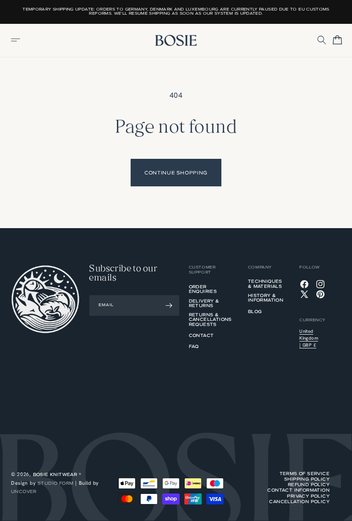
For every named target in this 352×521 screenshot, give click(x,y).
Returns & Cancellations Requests (210, 320)
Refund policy (309, 484)
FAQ (194, 347)
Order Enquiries (203, 290)
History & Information (265, 298)
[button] (16, 40)
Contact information (298, 490)
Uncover (24, 491)
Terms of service (305, 473)
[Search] (322, 40)
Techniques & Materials (265, 284)
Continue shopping (176, 172)
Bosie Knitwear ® (57, 474)
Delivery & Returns (204, 304)
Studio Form (55, 483)
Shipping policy (307, 479)
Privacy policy (308, 496)
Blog (255, 312)
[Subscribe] (169, 305)
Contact (201, 336)
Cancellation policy (299, 501)
